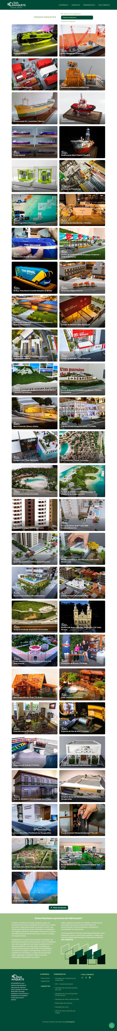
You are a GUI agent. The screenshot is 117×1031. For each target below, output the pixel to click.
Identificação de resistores (63, 1003)
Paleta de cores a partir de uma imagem (65, 1012)
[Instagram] (85, 978)
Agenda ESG (45, 981)
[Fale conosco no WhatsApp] (112, 1025)
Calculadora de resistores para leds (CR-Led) (66, 989)
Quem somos (45, 978)
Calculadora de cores (61, 1007)
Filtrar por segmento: (72, 14)
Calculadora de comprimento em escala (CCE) (65, 979)
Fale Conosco (104, 5)
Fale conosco (88, 974)
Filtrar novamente (59, 908)
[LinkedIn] (89, 978)
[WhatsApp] (81, 978)
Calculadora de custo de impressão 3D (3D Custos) (66, 994)
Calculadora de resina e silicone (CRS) (67, 999)
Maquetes (76, 5)
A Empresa (63, 5)
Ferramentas (88, 5)
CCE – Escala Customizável (64, 984)
